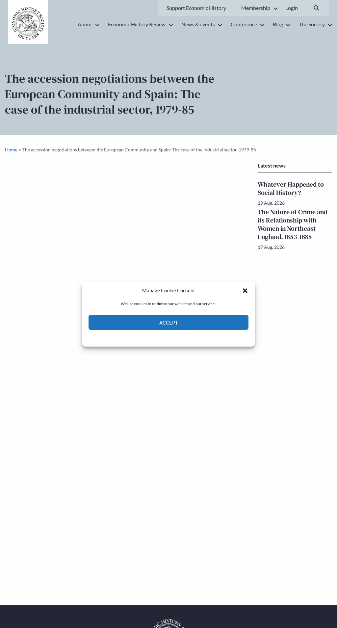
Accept (168, 323)
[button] (245, 290)
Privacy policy (180, 337)
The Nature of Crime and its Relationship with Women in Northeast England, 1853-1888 (292, 224)
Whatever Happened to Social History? (291, 188)
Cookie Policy (153, 337)
